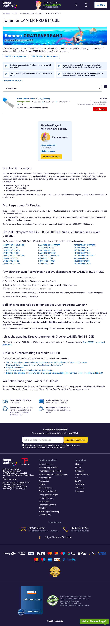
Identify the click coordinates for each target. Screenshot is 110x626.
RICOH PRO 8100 (45, 258)
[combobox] (52, 88)
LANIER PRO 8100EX (11, 250)
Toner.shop (80, 460)
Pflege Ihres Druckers (15, 367)
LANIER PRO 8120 (46, 248)
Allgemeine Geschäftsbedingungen (53, 474)
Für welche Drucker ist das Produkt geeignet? (33, 107)
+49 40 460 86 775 (52, 5)
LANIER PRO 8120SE (47, 253)
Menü (102, 5)
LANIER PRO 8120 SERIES (49, 245)
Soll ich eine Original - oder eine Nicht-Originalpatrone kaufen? (31, 74)
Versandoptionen (46, 464)
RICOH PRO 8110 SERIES (84, 245)
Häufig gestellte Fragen (48, 495)
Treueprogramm (45, 488)
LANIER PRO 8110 (10, 258)
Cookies (42, 484)
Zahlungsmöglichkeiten (48, 467)
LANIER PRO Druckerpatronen (45, 56)
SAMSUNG (79, 484)
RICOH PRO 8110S (81, 250)
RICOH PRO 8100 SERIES (48, 256)
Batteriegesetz (44, 501)
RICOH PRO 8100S (46, 264)
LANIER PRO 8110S (11, 261)
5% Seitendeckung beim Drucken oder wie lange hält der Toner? (30, 66)
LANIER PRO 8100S (11, 253)
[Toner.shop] (10, 4)
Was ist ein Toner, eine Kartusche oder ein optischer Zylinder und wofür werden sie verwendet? (83, 74)
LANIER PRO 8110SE (11, 264)
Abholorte (43, 508)
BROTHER (79, 488)
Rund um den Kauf (48, 460)
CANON (78, 481)
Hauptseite (6, 13)
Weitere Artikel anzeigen (12, 80)
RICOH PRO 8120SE (82, 264)
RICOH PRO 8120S (81, 261)
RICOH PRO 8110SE (82, 253)
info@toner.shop (48, 151)
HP (76, 478)
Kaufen (102, 109)
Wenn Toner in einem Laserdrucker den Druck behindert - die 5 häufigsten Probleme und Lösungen (46, 362)
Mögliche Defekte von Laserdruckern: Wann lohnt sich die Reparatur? (34, 365)
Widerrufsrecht (45, 478)
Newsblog (79, 471)
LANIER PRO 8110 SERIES (13, 256)
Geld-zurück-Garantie (47, 491)
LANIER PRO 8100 (10, 248)
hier (63, 447)
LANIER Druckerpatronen (15, 56)
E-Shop (16, 13)
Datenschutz (44, 481)
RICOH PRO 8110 (81, 248)
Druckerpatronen (28, 13)
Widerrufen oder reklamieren (50, 471)
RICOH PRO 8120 (81, 258)
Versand (104, 101)
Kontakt (78, 467)
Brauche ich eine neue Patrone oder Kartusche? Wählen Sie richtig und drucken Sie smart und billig (82, 66)
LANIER (39, 13)
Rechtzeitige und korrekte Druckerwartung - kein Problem (29, 370)
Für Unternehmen (46, 498)
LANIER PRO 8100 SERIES (13, 245)
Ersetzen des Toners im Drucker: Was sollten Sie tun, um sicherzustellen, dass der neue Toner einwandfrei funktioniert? (54, 373)
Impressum (79, 491)
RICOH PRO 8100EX (46, 261)
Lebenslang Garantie (47, 505)
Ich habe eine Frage (51, 157)
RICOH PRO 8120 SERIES (84, 256)
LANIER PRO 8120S (46, 250)
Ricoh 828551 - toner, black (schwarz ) (33, 99)
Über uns (78, 464)
